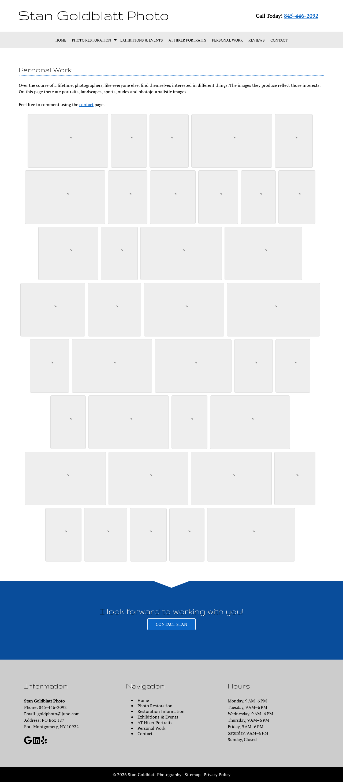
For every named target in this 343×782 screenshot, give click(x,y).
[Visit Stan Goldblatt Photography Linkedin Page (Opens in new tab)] (36, 743)
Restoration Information (161, 711)
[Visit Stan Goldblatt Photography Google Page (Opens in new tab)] (28, 743)
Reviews (256, 40)
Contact (279, 40)
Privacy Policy (217, 774)
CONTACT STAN (171, 624)
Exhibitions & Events (141, 40)
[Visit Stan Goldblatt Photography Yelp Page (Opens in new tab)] (44, 743)
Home (60, 40)
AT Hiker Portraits (187, 40)
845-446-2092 (301, 15)
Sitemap (192, 774)
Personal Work (227, 40)
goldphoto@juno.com (59, 714)
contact (86, 104)
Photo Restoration (91, 40)
